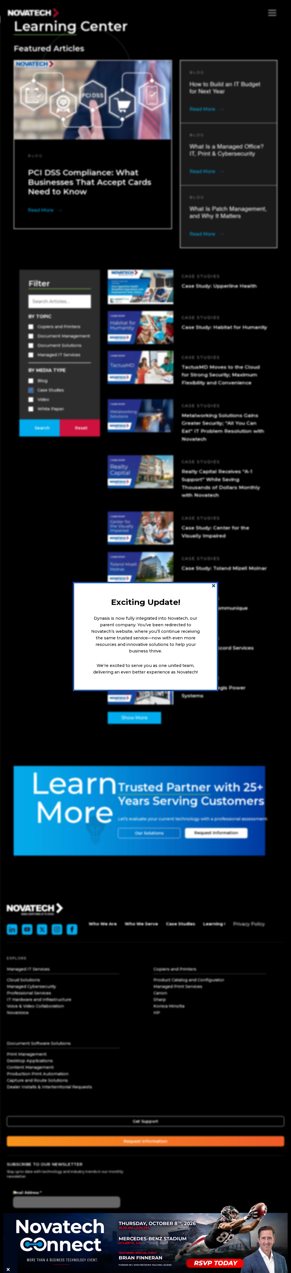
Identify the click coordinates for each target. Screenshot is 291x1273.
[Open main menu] (271, 12)
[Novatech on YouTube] (27, 929)
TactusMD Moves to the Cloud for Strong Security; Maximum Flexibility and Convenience (221, 375)
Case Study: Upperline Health (219, 286)
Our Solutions (149, 833)
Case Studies (51, 390)
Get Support (145, 1121)
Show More (134, 717)
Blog (42, 380)
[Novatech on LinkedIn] (12, 929)
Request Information (216, 832)
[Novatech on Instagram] (57, 929)
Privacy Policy (249, 924)
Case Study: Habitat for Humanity (224, 327)
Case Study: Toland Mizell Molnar (224, 568)
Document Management (64, 336)
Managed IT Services (59, 354)
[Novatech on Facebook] (72, 929)
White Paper (51, 408)
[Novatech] (35, 908)
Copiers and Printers (59, 326)
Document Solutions (60, 345)
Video (43, 399)
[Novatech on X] (42, 929)
